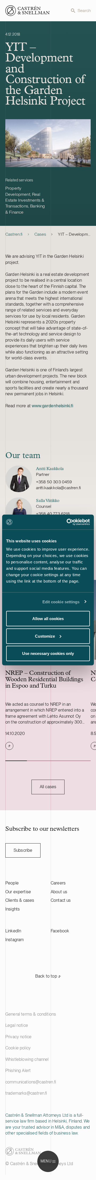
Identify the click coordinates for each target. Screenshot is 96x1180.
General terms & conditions (30, 1014)
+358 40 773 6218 (53, 513)
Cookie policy (18, 1047)
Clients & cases (19, 900)
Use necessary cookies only (48, 653)
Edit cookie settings (61, 601)
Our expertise (18, 891)
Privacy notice (18, 1036)
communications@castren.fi (30, 1082)
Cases (40, 234)
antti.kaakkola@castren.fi (58, 487)
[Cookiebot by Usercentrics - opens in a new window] (68, 522)
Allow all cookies (48, 618)
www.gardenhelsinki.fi (52, 405)
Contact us (61, 900)
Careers (58, 883)
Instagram (14, 939)
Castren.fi (14, 234)
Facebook (60, 930)
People (12, 883)
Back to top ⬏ (48, 976)
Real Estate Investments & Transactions (24, 200)
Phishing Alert (18, 1070)
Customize (45, 636)
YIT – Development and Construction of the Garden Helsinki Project (74, 234)
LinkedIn (13, 930)
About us (59, 891)
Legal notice (16, 1025)
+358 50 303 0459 (54, 481)
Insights (12, 909)
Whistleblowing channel (27, 1059)
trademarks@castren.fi (26, 1093)
